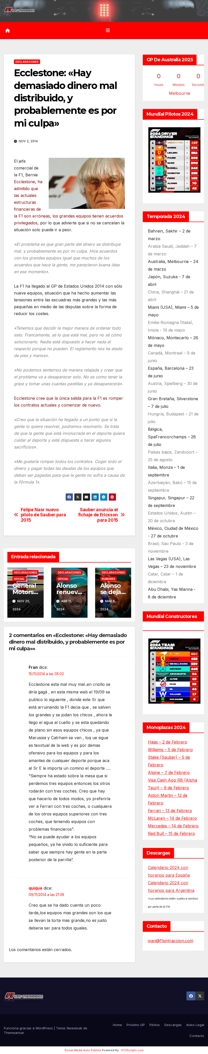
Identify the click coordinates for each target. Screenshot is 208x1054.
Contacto (196, 1036)
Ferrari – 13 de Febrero (170, 810)
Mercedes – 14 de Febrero (173, 825)
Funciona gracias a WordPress (29, 1028)
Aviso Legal (195, 1025)
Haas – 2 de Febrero (167, 742)
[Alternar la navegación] (108, 30)
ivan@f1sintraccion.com (170, 940)
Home (117, 1025)
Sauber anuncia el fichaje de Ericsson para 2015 (98, 515)
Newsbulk (74, 1028)
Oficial (19, 578)
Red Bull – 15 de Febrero (171, 833)
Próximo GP (136, 1025)
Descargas (173, 1025)
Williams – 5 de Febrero (170, 749)
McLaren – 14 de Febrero (172, 818)
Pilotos (154, 1025)
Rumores (108, 578)
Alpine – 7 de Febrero (169, 772)
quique (35, 888)
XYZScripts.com (132, 1050)
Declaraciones (27, 61)
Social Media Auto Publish (82, 1050)
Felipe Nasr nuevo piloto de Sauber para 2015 (43, 515)
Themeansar (14, 1033)
